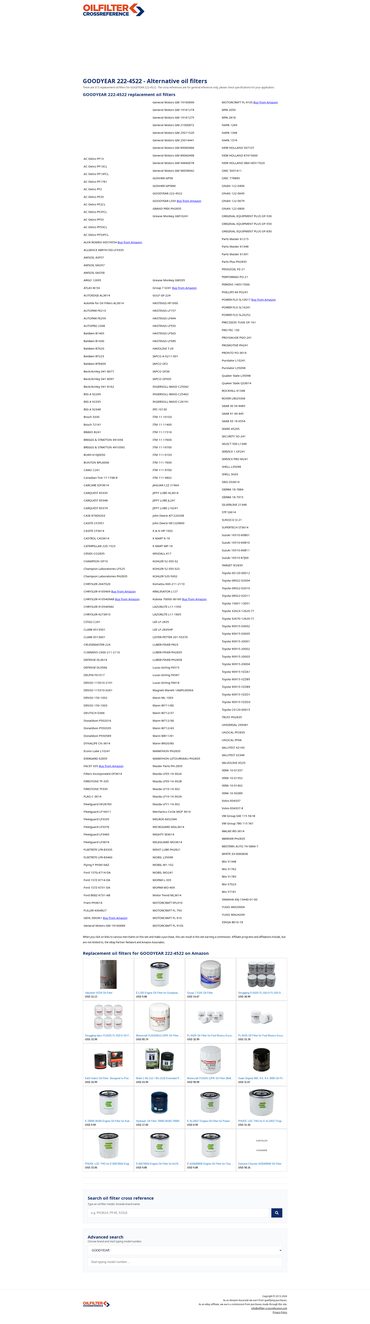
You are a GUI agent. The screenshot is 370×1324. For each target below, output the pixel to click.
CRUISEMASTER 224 (97, 644)
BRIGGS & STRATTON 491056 (103, 440)
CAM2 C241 (92, 470)
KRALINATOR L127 (165, 591)
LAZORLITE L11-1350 (167, 606)
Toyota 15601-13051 (236, 603)
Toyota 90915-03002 (236, 626)
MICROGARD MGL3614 (168, 827)
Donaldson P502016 (97, 720)
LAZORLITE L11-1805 (167, 614)
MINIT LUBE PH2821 (167, 849)
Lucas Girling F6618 (166, 683)
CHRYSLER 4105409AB (99, 599)
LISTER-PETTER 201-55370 (170, 637)
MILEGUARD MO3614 (167, 842)
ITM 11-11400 (162, 424)
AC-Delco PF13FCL (96, 174)
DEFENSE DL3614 (95, 660)
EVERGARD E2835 (95, 758)
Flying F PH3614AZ (96, 865)
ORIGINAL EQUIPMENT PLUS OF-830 (247, 231)
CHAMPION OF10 (96, 561)
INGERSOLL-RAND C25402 (171, 394)
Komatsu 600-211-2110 (169, 584)
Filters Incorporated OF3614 (103, 774)
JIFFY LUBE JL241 (164, 500)
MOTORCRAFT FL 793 (167, 910)
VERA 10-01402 (232, 785)
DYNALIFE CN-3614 (97, 743)
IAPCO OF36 (161, 371)
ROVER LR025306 (233, 398)
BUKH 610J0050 (94, 455)
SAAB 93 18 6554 (233, 421)
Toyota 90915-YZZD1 (236, 694)
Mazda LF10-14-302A (167, 796)
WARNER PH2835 (233, 838)
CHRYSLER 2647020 (97, 584)
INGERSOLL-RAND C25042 (171, 386)
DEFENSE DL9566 (95, 667)
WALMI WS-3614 (233, 831)
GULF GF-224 (162, 295)
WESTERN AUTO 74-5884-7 (240, 846)
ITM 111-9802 (162, 478)
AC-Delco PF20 (94, 197)
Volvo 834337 (231, 801)
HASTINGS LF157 (164, 310)
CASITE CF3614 (94, 531)
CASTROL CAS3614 (96, 538)
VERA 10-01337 (232, 770)
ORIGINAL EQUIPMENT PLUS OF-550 (247, 224)
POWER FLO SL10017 (236, 299)
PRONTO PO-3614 (234, 353)
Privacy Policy (280, 1312)
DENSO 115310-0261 (98, 690)
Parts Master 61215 (235, 239)
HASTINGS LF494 (164, 318)
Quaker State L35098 (236, 375)
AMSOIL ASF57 (94, 257)
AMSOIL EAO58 (94, 273)
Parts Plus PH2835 (234, 262)
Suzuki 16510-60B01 (236, 535)
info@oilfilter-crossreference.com (269, 1308)
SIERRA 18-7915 (232, 497)
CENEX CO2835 (94, 553)
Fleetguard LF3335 (96, 819)
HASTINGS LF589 (164, 341)
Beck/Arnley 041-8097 (99, 379)
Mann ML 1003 (163, 698)
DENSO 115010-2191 (98, 683)
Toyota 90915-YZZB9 (236, 687)
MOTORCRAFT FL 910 (167, 918)
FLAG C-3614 (92, 796)
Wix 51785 (229, 876)
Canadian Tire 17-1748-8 (101, 478)
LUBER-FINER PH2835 (167, 652)
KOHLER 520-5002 (165, 576)
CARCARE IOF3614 (96, 485)
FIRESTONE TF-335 (96, 781)
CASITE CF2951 (94, 523)
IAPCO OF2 (160, 364)
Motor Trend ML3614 (167, 895)
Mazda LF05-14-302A (167, 774)
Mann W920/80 (163, 743)
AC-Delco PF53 (94, 219)
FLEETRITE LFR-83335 (98, 849)
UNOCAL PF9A (232, 740)
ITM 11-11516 (162, 432)
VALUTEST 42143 (233, 747)
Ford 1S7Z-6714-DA (97, 880)
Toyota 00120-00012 (236, 573)
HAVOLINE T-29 (163, 348)
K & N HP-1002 (163, 531)
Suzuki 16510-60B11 (236, 550)
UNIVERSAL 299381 (235, 725)
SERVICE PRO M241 (235, 459)
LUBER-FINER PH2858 (167, 660)
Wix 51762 (229, 869)
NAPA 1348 (229, 133)
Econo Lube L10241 (97, 751)
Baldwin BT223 (94, 356)
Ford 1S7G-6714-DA (97, 872)
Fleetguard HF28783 (98, 804)
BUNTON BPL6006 (96, 462)
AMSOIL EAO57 (94, 265)
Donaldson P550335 (97, 728)
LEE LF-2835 (161, 622)
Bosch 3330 (91, 417)
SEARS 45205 (231, 429)
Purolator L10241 (234, 360)
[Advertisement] (185, 47)
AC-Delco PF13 (94, 159)
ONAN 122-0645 (233, 193)
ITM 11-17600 (162, 440)
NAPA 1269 (229, 125)
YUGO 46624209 (233, 914)
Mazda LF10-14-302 (166, 789)
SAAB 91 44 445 (233, 413)
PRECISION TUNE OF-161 (239, 322)
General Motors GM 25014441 (173, 140)
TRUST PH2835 (232, 717)
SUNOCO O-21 (232, 520)
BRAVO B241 (92, 432)
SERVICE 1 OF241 (233, 451)
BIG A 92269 (92, 394)
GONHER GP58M (164, 186)
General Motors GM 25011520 (173, 133)
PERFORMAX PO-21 (235, 277)
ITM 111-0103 (162, 455)
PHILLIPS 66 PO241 (235, 292)
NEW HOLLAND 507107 (238, 148)
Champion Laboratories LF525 (104, 569)
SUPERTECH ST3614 (235, 527)
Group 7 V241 (162, 288)
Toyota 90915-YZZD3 (236, 702)
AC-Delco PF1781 (95, 181)
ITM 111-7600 (162, 462)
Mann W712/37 (163, 713)
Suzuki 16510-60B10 (236, 542)
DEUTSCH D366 (94, 713)
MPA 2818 (229, 117)
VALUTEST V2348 (233, 755)
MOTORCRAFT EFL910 (167, 903)
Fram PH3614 (93, 903)
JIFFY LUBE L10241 (165, 508)
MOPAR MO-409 (164, 887)
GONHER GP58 (163, 178)
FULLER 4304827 (95, 910)
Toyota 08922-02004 (236, 580)
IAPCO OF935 (162, 379)
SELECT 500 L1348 (234, 444)
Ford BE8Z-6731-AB (97, 895)
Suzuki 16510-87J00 (235, 558)
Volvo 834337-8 (232, 808)
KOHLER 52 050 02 (165, 561)
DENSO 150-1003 (95, 705)
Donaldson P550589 (97, 736)
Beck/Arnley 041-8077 (99, 371)
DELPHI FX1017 (94, 675)
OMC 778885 (231, 178)
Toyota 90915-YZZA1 (236, 672)
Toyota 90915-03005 (236, 633)
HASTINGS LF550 (164, 326)
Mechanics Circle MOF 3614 (172, 811)
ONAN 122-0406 (233, 186)
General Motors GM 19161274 (173, 110)
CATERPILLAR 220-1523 (99, 546)
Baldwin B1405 (94, 333)
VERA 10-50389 (232, 793)
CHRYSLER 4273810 (97, 614)
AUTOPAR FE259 (95, 318)
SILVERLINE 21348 (234, 504)
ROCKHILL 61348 (233, 391)
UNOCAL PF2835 (233, 732)
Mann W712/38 (163, 720)
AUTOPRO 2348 (94, 326)
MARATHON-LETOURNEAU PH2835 (176, 758)
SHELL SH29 (230, 474)
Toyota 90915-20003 (236, 656)
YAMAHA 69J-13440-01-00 (239, 899)
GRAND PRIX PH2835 (167, 208)
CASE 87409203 (94, 515)
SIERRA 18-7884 (232, 489)
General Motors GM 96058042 (173, 170)
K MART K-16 (161, 538)
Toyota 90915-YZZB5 (236, 679)
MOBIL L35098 (163, 857)
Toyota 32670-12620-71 (238, 618)
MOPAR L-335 (162, 880)
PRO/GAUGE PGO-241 (237, 337)
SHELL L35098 (231, 467)
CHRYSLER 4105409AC (99, 606)
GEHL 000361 (93, 918)
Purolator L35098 (234, 368)
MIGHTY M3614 (163, 834)
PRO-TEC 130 (230, 330)
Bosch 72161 (92, 424)
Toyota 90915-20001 (236, 641)
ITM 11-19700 (162, 447)
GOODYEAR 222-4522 (167, 193)
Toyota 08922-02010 (236, 588)
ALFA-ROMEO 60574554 (100, 242)
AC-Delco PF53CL (95, 227)
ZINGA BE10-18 (232, 922)
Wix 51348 (229, 861)
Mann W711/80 (163, 705)
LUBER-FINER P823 (165, 644)
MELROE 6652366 (165, 819)
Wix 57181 (229, 892)
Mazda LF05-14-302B (167, 781)
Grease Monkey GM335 (169, 280)
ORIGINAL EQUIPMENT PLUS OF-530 (247, 216)
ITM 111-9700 (162, 470)
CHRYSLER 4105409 (97, 591)
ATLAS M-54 (92, 288)
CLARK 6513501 (94, 629)
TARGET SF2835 (232, 565)
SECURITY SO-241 (234, 436)
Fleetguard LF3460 (96, 834)
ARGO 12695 (92, 280)
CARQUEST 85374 (96, 508)
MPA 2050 (229, 110)
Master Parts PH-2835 (167, 766)
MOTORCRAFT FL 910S (168, 925)
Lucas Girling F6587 (166, 675)
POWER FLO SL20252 (236, 315)
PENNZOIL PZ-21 (233, 269)
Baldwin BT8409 (95, 364)
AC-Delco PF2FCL (95, 212)
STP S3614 (229, 512)
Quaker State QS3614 (236, 383)
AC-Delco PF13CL (95, 166)
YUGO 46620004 (233, 907)
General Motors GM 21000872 (173, 125)
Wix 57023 (229, 884)
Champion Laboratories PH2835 (105, 576)
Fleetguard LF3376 (96, 827)
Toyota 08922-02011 (236, 596)
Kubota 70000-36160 (167, 599)
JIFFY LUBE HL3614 (165, 493)
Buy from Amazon (130, 242)
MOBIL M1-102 (163, 865)
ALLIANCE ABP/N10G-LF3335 (104, 250)
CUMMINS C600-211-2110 (102, 652)
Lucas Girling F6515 (166, 667)
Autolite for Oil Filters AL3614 (104, 303)
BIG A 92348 (92, 409)
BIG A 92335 (92, 401)
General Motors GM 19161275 (173, 117)
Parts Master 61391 (235, 254)
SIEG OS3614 (231, 482)
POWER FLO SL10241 (236, 307)
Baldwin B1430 (94, 341)
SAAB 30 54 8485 (233, 406)
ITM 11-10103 (162, 417)
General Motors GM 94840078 (173, 163)
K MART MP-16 (163, 546)
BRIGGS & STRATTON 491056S (104, 447)
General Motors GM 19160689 (104, 925)
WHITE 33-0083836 (235, 854)
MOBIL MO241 (163, 872)
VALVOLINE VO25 (234, 763)
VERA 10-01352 (232, 778)
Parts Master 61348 (235, 246)
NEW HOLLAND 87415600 (240, 155)
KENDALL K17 (162, 553)
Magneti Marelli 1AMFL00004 (173, 690)
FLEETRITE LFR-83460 (98, 857)
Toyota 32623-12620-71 (238, 611)
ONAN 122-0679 (233, 201)
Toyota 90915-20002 (236, 649)
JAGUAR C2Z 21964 (166, 485)
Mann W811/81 (163, 736)
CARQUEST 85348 (96, 500)
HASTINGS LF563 (164, 333)
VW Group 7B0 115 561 (238, 823)
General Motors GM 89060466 (173, 148)
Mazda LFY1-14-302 (166, 804)
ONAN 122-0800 (233, 208)
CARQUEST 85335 (96, 493)
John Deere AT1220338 (168, 515)
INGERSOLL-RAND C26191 (171, 401)
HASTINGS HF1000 (165, 303)
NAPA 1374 (229, 140)
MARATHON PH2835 (167, 751)
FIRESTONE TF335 (96, 789)
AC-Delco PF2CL (94, 204)
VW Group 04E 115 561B (238, 816)
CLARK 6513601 (94, 637)
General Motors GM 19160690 (173, 102)
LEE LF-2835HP (163, 629)
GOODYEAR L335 (164, 201)
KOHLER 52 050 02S (166, 569)
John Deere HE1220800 (168, 523)
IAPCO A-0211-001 (165, 356)
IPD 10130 (160, 409)
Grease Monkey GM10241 (170, 216)
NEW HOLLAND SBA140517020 (243, 163)
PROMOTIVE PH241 (235, 345)
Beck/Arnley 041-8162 (99, 386)
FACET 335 (91, 766)
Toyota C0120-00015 (236, 709)
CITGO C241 (92, 622)
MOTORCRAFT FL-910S (237, 102)
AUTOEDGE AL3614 (97, 295)
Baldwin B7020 (94, 348)
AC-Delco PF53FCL (96, 235)
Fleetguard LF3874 (96, 842)
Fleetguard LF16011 (97, 811)
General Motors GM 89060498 (173, 155)
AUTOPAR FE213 (95, 310)
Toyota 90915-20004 (236, 664)
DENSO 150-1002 (95, 698)
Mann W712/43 (163, 728)
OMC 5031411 (232, 170)
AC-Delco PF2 (93, 189)
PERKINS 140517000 (236, 284)
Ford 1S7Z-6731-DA (97, 887)
